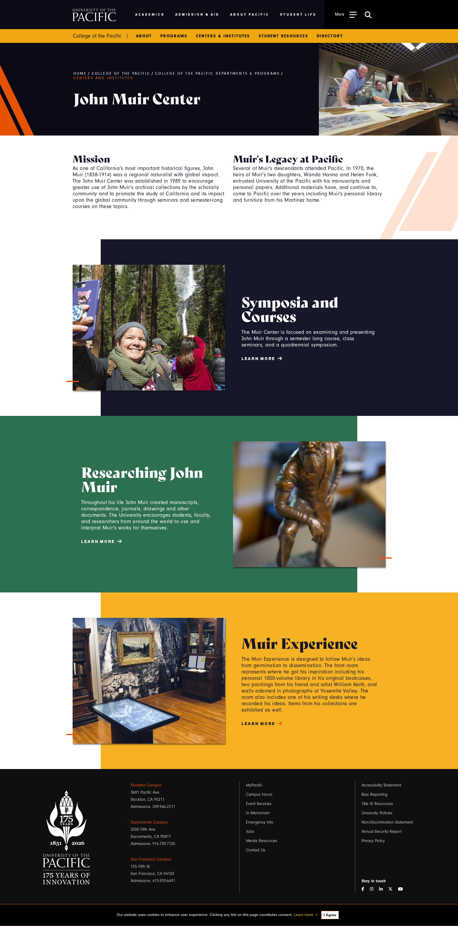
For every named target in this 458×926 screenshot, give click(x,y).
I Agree (330, 915)
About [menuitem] (144, 36)
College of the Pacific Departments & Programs (217, 73)
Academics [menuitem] (150, 14)
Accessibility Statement (381, 785)
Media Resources (261, 840)
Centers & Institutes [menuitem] (223, 36)
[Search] (368, 15)
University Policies (377, 813)
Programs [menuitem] (174, 36)
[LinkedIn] (383, 889)
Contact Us (255, 850)
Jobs (250, 831)
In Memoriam (258, 813)
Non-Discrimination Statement (387, 822)
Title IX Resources (377, 803)
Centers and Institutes (103, 78)
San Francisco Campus (151, 859)
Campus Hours (259, 794)
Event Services (258, 803)
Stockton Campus (146, 785)
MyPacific (254, 785)
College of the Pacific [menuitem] (97, 36)
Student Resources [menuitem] (283, 36)
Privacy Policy (373, 840)
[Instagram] (374, 889)
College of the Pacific (121, 73)
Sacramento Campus (149, 822)
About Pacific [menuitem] (249, 14)
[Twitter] (392, 889)
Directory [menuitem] (330, 36)
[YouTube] (402, 889)
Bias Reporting (374, 794)
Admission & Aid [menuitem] (197, 14)
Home (80, 73)
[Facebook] (365, 889)
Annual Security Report (382, 831)
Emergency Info (260, 822)
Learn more (303, 914)
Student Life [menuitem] (298, 14)
